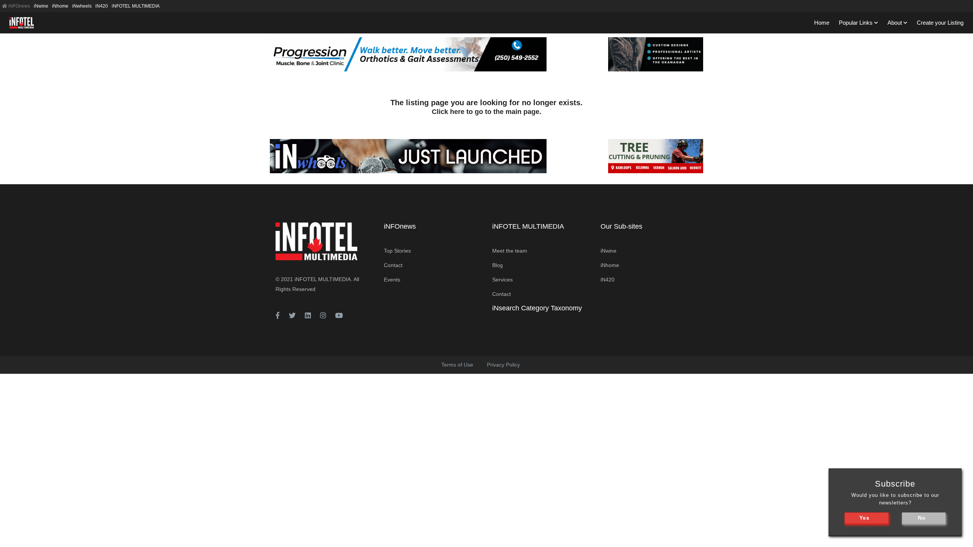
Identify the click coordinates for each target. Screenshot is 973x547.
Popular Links (856, 22)
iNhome (60, 6)
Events (392, 280)
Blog (497, 265)
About (894, 22)
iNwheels (82, 6)
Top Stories (397, 251)
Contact (393, 265)
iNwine (41, 6)
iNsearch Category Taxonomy (537, 308)
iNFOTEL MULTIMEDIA (136, 6)
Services (502, 280)
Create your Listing (940, 22)
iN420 (101, 6)
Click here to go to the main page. (486, 111)
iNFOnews (18, 6)
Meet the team (509, 251)
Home (821, 22)
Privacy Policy (503, 365)
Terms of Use (457, 365)
